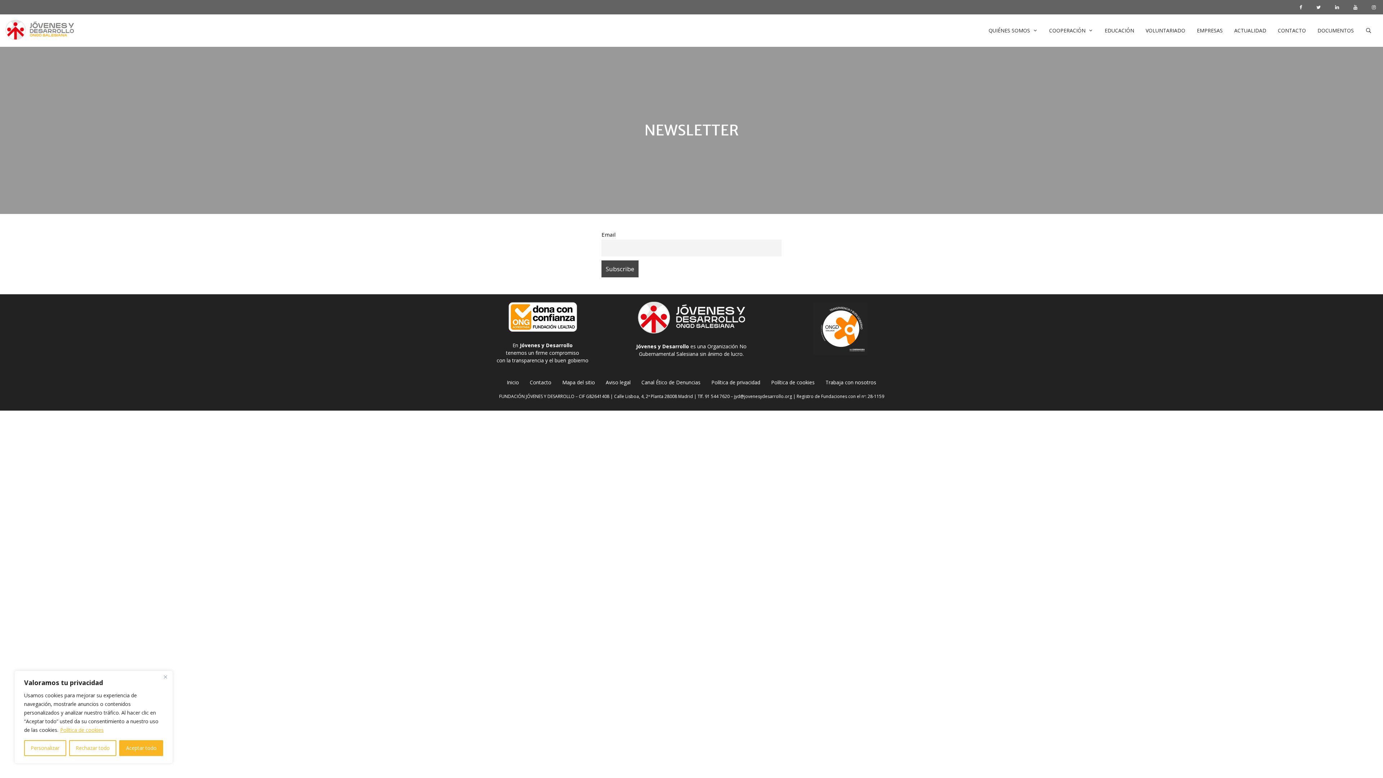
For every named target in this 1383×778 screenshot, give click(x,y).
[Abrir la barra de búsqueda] (1369, 30)
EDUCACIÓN (1119, 30)
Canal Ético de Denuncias (671, 382)
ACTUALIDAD (1250, 30)
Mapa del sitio (578, 382)
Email (608, 234)
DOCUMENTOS (1335, 30)
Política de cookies (82, 729)
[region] (93, 717)
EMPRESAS (1210, 30)
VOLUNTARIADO (1165, 30)
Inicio (513, 382)
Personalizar (45, 748)
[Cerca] (165, 676)
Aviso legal (618, 382)
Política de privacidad (735, 382)
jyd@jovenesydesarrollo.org (763, 396)
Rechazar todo (93, 748)
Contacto (540, 382)
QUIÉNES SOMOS (1009, 30)
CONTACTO (1292, 30)
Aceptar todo (141, 748)
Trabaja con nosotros (850, 382)
